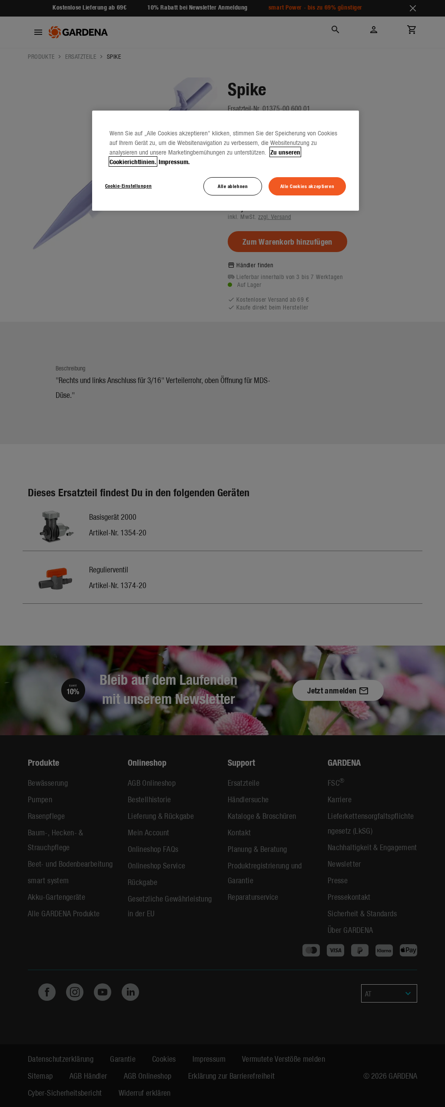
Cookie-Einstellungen (128, 185)
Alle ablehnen (233, 185)
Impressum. (174, 161)
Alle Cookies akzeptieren (307, 185)
